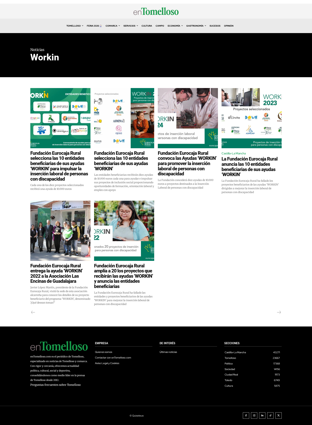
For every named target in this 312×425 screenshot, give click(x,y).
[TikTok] (270, 415)
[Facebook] (246, 415)
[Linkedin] (262, 415)
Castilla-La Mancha (234, 153)
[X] (278, 415)
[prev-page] (33, 312)
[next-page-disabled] (279, 312)
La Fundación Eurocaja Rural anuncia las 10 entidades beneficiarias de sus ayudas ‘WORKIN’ (250, 166)
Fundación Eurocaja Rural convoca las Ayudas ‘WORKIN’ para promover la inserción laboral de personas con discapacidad (187, 163)
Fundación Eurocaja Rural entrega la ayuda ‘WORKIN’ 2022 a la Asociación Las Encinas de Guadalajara (56, 273)
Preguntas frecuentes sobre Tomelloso (55, 384)
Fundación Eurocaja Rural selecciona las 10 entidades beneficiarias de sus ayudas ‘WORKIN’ (121, 160)
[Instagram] (254, 415)
